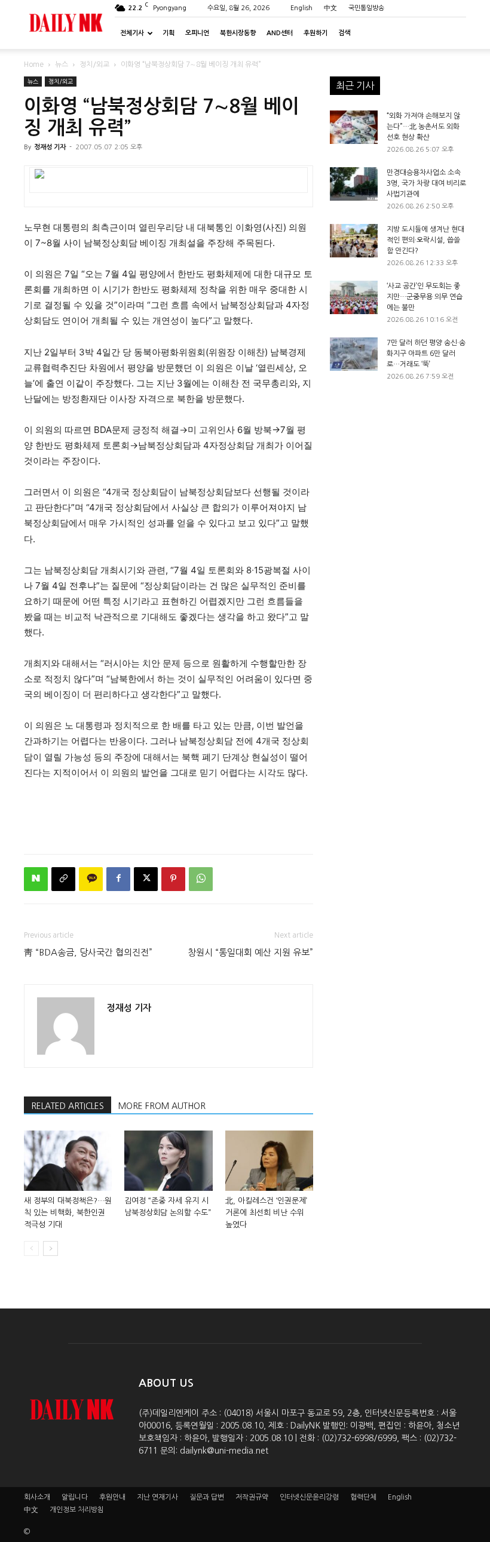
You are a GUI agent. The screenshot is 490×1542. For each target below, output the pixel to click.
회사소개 (37, 1497)
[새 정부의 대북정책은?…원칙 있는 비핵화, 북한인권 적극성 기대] (68, 1161)
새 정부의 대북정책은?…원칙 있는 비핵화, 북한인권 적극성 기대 (68, 1212)
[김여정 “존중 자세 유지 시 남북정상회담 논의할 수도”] (168, 1161)
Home (34, 64)
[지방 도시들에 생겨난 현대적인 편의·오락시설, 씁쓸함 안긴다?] (354, 240)
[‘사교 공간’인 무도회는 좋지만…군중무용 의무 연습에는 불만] (354, 297)
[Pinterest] (173, 879)
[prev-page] (31, 1248)
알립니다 (75, 1497)
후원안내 (112, 1497)
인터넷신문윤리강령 (309, 1497)
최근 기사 (355, 85)
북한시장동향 (238, 33)
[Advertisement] (168, 814)
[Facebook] (118, 879)
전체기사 (132, 33)
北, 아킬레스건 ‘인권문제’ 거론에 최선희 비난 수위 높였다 (266, 1212)
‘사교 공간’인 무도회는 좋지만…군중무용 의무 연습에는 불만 (425, 296)
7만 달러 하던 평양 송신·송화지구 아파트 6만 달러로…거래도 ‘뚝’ (426, 353)
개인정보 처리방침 (77, 1509)
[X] (146, 879)
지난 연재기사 (157, 1497)
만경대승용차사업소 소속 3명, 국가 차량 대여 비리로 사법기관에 (426, 183)
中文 (330, 8)
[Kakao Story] (91, 879)
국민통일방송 (366, 8)
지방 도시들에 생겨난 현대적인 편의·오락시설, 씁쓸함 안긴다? (425, 240)
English (301, 8)
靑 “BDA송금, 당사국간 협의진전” (88, 952)
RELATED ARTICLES (67, 1106)
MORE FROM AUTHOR (162, 1106)
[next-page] (50, 1248)
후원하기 (315, 33)
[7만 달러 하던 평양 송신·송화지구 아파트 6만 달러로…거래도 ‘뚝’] (354, 354)
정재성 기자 (50, 147)
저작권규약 (251, 1497)
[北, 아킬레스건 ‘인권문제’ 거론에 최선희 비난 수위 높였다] (269, 1161)
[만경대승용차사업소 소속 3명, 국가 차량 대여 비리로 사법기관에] (354, 184)
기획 (168, 33)
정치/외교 (94, 64)
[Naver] (36, 879)
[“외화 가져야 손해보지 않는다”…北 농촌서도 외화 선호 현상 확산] (354, 127)
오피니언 (197, 33)
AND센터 (280, 33)
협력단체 (363, 1497)
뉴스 (61, 64)
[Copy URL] (63, 879)
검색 (344, 33)
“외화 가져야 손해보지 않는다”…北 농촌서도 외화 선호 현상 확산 (423, 126)
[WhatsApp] (201, 879)
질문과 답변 (206, 1497)
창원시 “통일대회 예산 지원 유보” (250, 952)
